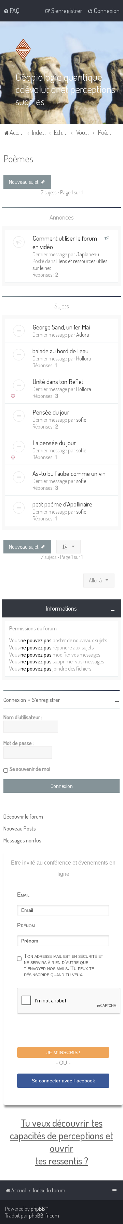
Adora (82, 334)
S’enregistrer (46, 699)
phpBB (38, 1208)
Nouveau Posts (19, 828)
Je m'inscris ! (63, 1052)
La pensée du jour (54, 442)
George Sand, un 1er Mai (61, 327)
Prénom (26, 925)
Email (23, 895)
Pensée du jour (50, 412)
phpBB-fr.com (44, 1215)
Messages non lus (22, 840)
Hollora (83, 358)
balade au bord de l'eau (60, 351)
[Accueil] (24, 49)
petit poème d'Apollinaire (62, 504)
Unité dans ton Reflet (57, 381)
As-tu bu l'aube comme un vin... (70, 473)
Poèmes (18, 158)
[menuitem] (11, 10)
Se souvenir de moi (30, 769)
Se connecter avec (63, 1080)
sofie (81, 419)
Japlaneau (87, 254)
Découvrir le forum (23, 816)
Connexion (14, 699)
